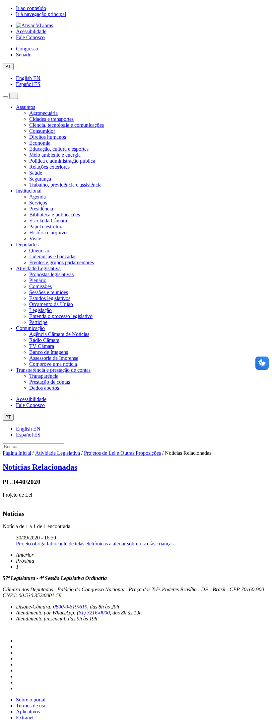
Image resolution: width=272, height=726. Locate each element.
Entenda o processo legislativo (61, 316)
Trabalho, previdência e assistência (65, 185)
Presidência (41, 208)
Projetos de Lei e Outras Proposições (122, 453)
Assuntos (25, 107)
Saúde (35, 173)
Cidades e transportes (51, 119)
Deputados (27, 244)
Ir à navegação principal (41, 14)
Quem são (39, 250)
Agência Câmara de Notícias (59, 334)
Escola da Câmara (48, 220)
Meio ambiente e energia (55, 155)
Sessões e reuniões (48, 292)
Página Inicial (17, 453)
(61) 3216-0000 (93, 612)
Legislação (40, 310)
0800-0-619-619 (70, 606)
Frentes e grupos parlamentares (61, 262)
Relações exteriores (49, 167)
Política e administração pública (62, 161)
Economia (39, 143)
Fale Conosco (30, 37)
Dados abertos (44, 388)
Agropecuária (43, 113)
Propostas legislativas (51, 274)
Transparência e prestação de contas (53, 370)
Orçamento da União (51, 304)
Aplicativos (28, 711)
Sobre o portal (30, 699)
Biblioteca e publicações (54, 214)
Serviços (38, 202)
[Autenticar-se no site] (5, 629)
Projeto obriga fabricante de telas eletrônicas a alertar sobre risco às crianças (94, 543)
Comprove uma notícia (53, 364)
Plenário (37, 280)
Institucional (28, 191)
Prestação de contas (49, 382)
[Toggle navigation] (5, 97)
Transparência (43, 376)
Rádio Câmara (44, 340)
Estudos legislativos (49, 298)
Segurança (40, 179)
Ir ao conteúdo (31, 8)
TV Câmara (41, 346)
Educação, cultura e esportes (59, 149)
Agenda (37, 197)
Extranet (25, 717)
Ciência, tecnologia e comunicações (66, 125)
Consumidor (42, 131)
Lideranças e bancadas (52, 256)
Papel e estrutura (46, 226)
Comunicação (30, 328)
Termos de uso (31, 705)
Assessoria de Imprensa (53, 358)
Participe (38, 322)
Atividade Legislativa (38, 268)
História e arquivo (48, 232)
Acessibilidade (31, 31)
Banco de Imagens (48, 352)
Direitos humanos (47, 137)
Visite (35, 238)
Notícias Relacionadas (40, 467)
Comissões (40, 286)
